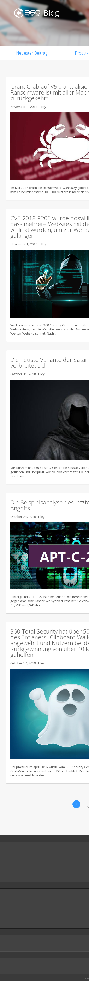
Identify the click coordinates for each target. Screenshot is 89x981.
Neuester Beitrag (31, 53)
